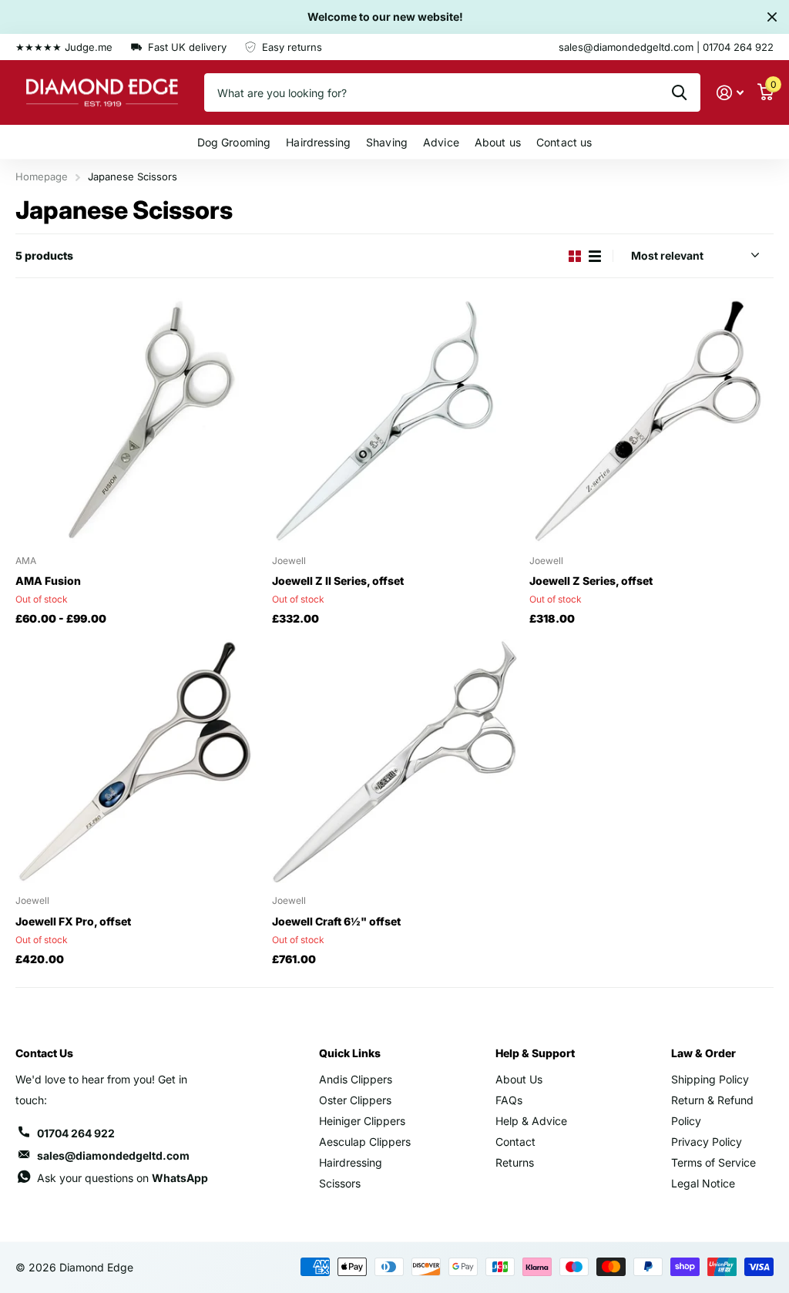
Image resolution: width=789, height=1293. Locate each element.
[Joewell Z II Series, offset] (394, 420)
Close (772, 17)
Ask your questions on (122, 1177)
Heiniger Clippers (362, 1120)
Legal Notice (703, 1183)
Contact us (564, 142)
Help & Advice (531, 1120)
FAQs (508, 1100)
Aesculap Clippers (365, 1141)
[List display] (595, 256)
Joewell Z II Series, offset (338, 580)
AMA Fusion (48, 580)
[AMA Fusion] (137, 420)
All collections (234, 142)
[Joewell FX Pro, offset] (137, 761)
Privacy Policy (706, 1141)
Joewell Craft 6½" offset (336, 921)
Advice (441, 142)
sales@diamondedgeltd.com (113, 1155)
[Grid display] (575, 256)
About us (498, 142)
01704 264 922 (76, 1133)
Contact (515, 1141)
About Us (518, 1079)
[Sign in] (730, 93)
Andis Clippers (355, 1079)
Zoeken (679, 92)
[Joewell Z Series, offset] (651, 420)
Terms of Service (713, 1162)
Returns (514, 1162)
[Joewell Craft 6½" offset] (394, 761)
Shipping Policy (710, 1079)
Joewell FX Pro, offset (73, 921)
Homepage (41, 176)
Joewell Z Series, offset (591, 580)
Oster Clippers (355, 1100)
